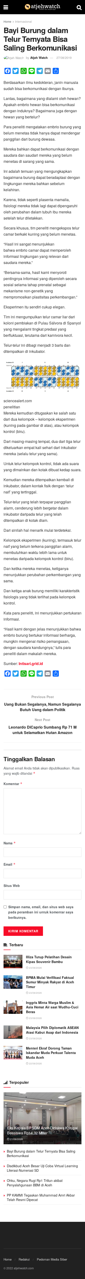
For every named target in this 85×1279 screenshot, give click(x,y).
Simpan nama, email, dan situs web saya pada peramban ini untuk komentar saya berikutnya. (40, 912)
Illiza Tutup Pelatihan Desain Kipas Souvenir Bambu (49, 959)
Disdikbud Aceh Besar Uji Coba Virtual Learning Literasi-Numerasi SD (42, 1168)
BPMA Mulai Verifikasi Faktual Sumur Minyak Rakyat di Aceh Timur (50, 982)
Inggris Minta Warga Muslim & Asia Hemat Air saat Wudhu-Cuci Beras (52, 1007)
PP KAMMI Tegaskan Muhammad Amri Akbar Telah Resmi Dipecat (41, 1197)
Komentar (13, 783)
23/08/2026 (35, 967)
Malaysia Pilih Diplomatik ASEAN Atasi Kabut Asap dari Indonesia (52, 1030)
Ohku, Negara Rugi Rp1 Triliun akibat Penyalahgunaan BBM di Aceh (35, 1183)
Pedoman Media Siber (52, 1259)
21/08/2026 (16, 1139)
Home (7, 21)
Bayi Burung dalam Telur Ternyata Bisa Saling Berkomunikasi (41, 1153)
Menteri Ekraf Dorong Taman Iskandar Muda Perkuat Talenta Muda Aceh (51, 1053)
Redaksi (24, 1259)
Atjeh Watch (39, 57)
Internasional (23, 21)
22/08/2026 (35, 1063)
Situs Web (12, 885)
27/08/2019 (64, 57)
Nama (10, 843)
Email (10, 864)
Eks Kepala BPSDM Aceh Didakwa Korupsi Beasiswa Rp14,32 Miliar (42, 1130)
